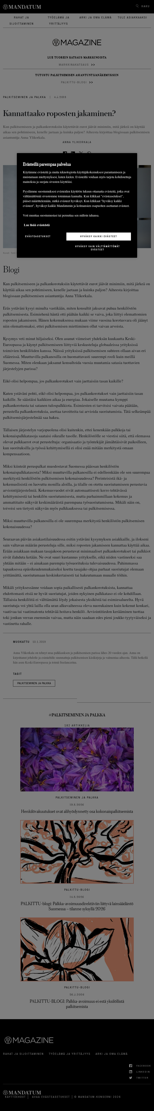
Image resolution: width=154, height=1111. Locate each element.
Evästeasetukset (38, 236)
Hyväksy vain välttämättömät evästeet (97, 248)
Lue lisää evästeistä (37, 225)
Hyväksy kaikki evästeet (98, 236)
